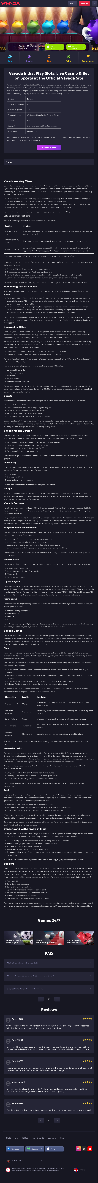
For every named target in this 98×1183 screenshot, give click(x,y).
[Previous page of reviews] (41, 1120)
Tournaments (38, 1138)
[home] (10, 3)
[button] (95, 29)
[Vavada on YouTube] (89, 1148)
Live (16, 1138)
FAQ (62, 1138)
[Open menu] (94, 3)
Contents (52, 1138)
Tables (25, 1138)
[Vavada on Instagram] (78, 1148)
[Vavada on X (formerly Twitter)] (84, 1148)
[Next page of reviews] (57, 1120)
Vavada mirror (49, 147)
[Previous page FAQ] (41, 999)
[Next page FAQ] (57, 999)
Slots (8, 1138)
